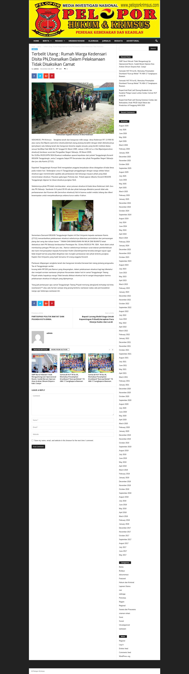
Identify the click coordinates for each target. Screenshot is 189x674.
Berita (46, 41)
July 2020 (122, 408)
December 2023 (125, 249)
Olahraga (93, 41)
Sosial (121, 621)
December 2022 (125, 296)
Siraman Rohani (76, 41)
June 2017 (123, 551)
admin (36, 69)
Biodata (118, 41)
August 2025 (123, 172)
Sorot (121, 617)
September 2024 (125, 215)
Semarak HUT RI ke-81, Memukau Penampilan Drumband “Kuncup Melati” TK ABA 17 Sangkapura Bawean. (72, 377)
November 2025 (125, 161)
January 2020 (124, 431)
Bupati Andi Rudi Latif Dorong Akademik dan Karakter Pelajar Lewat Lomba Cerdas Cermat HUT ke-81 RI (138, 93)
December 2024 (125, 203)
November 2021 (125, 346)
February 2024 (124, 242)
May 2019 (122, 462)
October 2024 (124, 211)
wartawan (122, 629)
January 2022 (124, 338)
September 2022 (125, 307)
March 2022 (123, 331)
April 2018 (123, 512)
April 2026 (123, 141)
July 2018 (122, 501)
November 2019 (125, 439)
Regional (122, 606)
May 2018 (122, 509)
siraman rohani (124, 613)
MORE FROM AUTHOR (59, 349)
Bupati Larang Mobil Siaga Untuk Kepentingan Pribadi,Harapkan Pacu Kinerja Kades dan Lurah (96, 319)
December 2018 (125, 481)
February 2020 (124, 427)
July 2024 (122, 222)
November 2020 (125, 393)
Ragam (121, 602)
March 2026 (123, 145)
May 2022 (122, 323)
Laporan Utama (124, 586)
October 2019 (124, 443)
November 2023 (125, 253)
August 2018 (123, 497)
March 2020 (123, 423)
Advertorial (133, 41)
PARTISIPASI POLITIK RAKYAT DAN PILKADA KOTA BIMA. (48, 317)
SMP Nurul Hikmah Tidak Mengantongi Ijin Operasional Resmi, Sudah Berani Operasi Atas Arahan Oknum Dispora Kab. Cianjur (44, 378)
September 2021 (125, 354)
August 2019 (123, 451)
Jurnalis (106, 41)
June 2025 (123, 180)
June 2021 (123, 365)
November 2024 (125, 207)
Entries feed (123, 649)
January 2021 (124, 385)
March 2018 (123, 516)
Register (122, 641)
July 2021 (122, 362)
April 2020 (123, 420)
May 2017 (122, 555)
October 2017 (124, 536)
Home (36, 41)
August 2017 (123, 543)
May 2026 (122, 137)
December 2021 (125, 342)
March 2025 (123, 191)
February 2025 (124, 195)
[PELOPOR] (94, 19)
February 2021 (124, 381)
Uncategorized (124, 625)
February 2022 (124, 335)
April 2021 (123, 373)
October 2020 (124, 396)
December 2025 (125, 157)
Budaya (122, 571)
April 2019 (123, 466)
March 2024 (123, 238)
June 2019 (123, 458)
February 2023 (124, 288)
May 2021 (122, 369)
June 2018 (123, 505)
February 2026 (124, 149)
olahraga (122, 594)
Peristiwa (122, 598)
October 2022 (124, 304)
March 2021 (123, 377)
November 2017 (125, 532)
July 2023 (122, 269)
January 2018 (124, 524)
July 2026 (122, 130)
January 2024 (124, 246)
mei (120, 590)
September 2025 (125, 168)
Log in (121, 645)
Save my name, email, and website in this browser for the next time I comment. (64, 440)
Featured (122, 579)
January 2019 (124, 478)
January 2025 (124, 199)
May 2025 (122, 184)
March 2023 (123, 284)
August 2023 (123, 265)
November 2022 (125, 300)
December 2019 (125, 435)
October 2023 (124, 257)
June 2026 (123, 133)
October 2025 (124, 164)
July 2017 (122, 547)
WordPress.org (124, 656)
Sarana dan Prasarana (127, 609)
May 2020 (122, 416)
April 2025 (123, 188)
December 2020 (125, 389)
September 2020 (125, 400)
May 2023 (122, 277)
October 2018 (124, 489)
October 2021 (124, 350)
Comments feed (125, 652)
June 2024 (123, 226)
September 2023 (125, 261)
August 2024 (123, 219)
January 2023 (124, 292)
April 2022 (123, 327)
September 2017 (125, 539)
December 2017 (125, 528)
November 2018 (125, 485)
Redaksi (59, 41)
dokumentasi (124, 575)
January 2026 (124, 153)
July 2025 (122, 176)
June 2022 (123, 319)
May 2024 (122, 230)
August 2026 (123, 126)
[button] (156, 41)
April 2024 (123, 234)
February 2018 (124, 520)
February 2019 (124, 474)
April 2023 (123, 280)
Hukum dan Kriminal (126, 582)
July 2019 (122, 454)
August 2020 (123, 404)
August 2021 (123, 358)
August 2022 (123, 311)
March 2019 (123, 470)
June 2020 (123, 412)
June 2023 (123, 273)
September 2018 (125, 493)
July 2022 (122, 315)
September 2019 (125, 447)
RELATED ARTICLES (40, 349)
